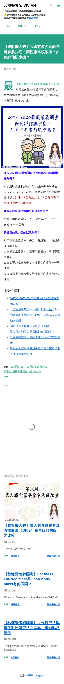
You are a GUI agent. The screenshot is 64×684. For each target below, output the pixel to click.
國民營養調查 (19, 371)
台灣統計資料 (18, 366)
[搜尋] (51, 5)
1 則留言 (15, 657)
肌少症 (7, 371)
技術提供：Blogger (34, 675)
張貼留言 (15, 556)
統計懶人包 (35, 371)
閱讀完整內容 (53, 556)
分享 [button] (6, 376)
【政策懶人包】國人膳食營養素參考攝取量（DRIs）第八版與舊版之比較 (32, 530)
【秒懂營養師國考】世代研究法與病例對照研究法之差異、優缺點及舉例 (32, 628)
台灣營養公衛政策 (37, 366)
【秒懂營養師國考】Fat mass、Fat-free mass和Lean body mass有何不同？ (30, 579)
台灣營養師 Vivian (20, 5)
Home (7, 26)
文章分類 (22, 26)
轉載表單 (33, 18)
